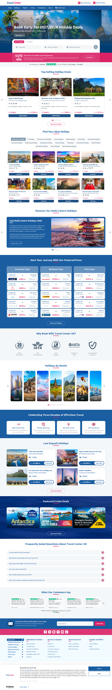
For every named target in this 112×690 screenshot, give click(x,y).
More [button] (50, 8)
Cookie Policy (30, 646)
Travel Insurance (53, 651)
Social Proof (51, 654)
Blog (90, 646)
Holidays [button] (16, 8)
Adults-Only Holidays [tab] (31, 143)
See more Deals (56, 124)
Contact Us (51, 646)
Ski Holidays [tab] (81, 139)
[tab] (19, 41)
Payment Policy (31, 651)
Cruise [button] (32, 8)
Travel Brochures (94, 649)
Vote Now (89, 57)
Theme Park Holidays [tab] (94, 139)
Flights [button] (25, 8)
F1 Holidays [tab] (31, 139)
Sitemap (29, 656)
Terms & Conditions (32, 649)
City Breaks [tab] (70, 143)
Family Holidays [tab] (59, 143)
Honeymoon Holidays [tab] (46, 143)
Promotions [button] (41, 8)
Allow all (99, 668)
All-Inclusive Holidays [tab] (83, 143)
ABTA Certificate (73, 646)
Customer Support (53, 649)
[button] (60, 8)
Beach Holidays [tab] (70, 139)
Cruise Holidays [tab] (55, 146)
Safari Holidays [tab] (96, 143)
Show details (23, 687)
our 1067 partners (29, 670)
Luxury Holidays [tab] (58, 139)
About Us (50, 643)
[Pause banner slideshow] (89, 36)
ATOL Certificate (73, 643)
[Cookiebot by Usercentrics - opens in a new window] (10, 687)
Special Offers (93, 643)
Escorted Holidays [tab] (17, 143)
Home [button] (10, 8)
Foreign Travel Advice (54, 656)
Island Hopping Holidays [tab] (69, 146)
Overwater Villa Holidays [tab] (44, 139)
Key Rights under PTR (33, 654)
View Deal (23, 116)
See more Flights (56, 323)
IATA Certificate (73, 649)
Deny (99, 673)
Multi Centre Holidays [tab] (18, 139)
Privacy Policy (30, 643)
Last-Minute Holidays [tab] (42, 146)
